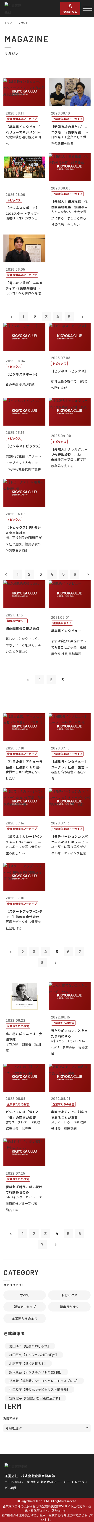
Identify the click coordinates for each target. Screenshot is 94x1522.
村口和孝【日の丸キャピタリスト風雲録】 (39, 1389)
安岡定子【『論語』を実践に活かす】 (35, 1398)
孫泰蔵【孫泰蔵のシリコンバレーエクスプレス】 (44, 1380)
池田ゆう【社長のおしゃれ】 (30, 1346)
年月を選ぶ (14, 1428)
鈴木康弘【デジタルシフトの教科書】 (36, 1372)
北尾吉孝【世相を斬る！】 (28, 1363)
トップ (8, 22)
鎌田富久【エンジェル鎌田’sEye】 (34, 1354)
